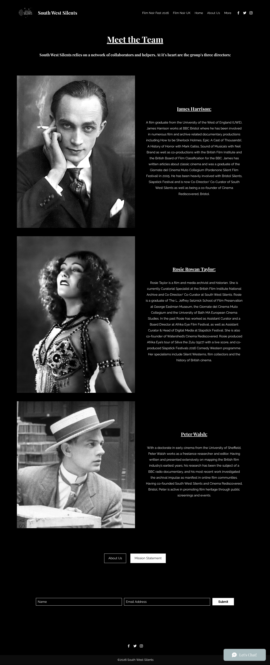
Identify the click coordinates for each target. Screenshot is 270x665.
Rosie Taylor (159, 283)
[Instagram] (251, 13)
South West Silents (57, 13)
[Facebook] (238, 13)
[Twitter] (245, 13)
